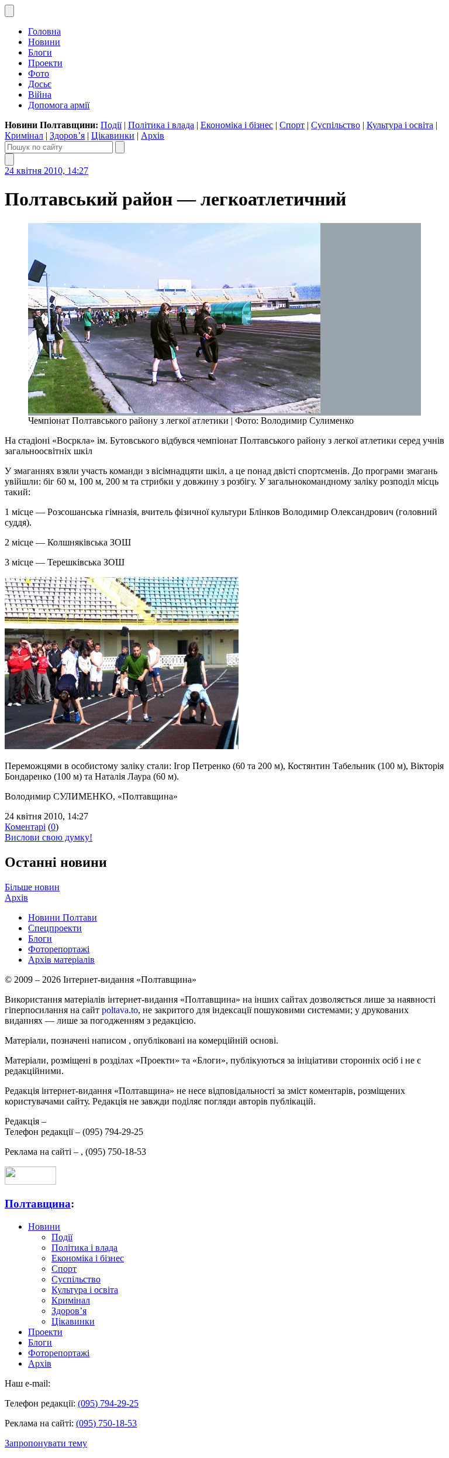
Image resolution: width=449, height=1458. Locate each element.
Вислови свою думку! (48, 837)
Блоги (40, 52)
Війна (39, 95)
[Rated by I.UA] (30, 1181)
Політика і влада (161, 125)
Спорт (292, 125)
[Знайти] (120, 147)
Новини (44, 42)
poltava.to (120, 1010)
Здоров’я (67, 135)
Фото (38, 73)
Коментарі (25, 827)
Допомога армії (58, 105)
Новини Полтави (62, 917)
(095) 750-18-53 (106, 1423)
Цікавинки (112, 135)
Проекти (45, 63)
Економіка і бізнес (237, 125)
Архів (152, 135)
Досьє (39, 84)
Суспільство (335, 125)
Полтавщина (38, 1204)
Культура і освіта (400, 125)
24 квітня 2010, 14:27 (46, 171)
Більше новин (32, 887)
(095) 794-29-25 (108, 1403)
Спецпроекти (55, 928)
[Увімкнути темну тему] (9, 11)
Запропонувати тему (46, 1443)
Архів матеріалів (61, 960)
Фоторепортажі (58, 949)
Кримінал (24, 135)
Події (111, 125)
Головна (44, 31)
